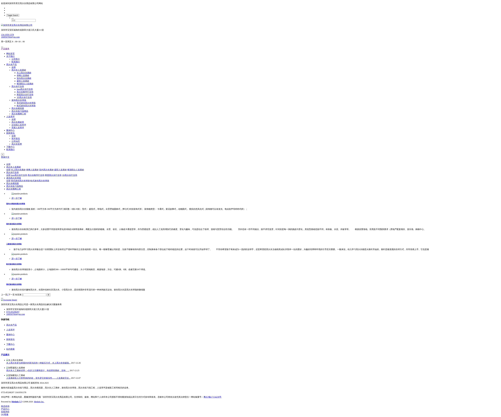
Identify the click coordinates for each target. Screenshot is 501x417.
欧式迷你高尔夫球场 (26, 106)
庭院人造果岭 (23, 81)
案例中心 (10, 130)
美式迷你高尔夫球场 (26, 103)
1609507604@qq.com (10, 37)
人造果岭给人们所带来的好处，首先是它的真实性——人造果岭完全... (38, 378)
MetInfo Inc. (39, 402)
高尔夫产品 (11, 64)
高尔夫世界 (16, 144)
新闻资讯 (10, 133)
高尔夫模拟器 (17, 108)
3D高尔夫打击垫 (24, 97)
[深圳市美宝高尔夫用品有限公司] (250, 25)
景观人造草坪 (17, 127)
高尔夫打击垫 (17, 86)
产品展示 (5, 355)
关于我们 (10, 56)
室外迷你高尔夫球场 (14, 224)
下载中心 (10, 147)
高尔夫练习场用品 (19, 111)
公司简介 (15, 59)
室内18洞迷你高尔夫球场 (15, 204)
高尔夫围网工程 (18, 114)
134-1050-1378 (7, 35)
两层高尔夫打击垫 (25, 95)
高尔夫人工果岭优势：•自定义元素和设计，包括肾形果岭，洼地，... (37, 370)
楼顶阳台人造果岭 (25, 84)
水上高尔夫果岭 (24, 73)
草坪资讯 (15, 138)
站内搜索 (10, 349)
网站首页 (10, 53)
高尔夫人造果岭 (18, 70)
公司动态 (15, 141)
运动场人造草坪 (18, 125)
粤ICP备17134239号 (212, 397)
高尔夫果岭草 (17, 122)
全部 (13, 67)
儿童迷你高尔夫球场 (14, 244)
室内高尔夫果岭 (24, 78)
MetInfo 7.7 (16, 402)
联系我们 (15, 62)
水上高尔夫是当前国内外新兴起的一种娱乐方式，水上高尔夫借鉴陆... (38, 363)
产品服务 (5, 49)
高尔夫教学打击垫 (25, 92)
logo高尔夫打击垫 (25, 89)
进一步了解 (16, 198)
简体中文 (5, 157)
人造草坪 (10, 117)
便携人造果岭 (23, 75)
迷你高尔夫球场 (18, 100)
